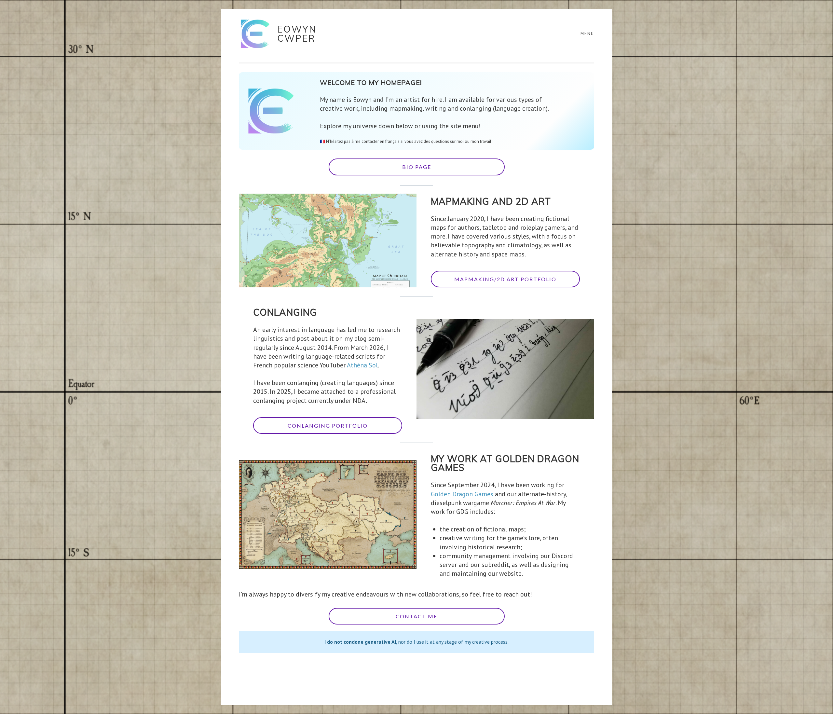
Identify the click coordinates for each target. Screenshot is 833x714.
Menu (587, 33)
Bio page (416, 167)
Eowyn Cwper (297, 33)
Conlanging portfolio (328, 425)
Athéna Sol (362, 365)
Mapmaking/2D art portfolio (505, 279)
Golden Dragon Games (462, 494)
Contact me (416, 616)
